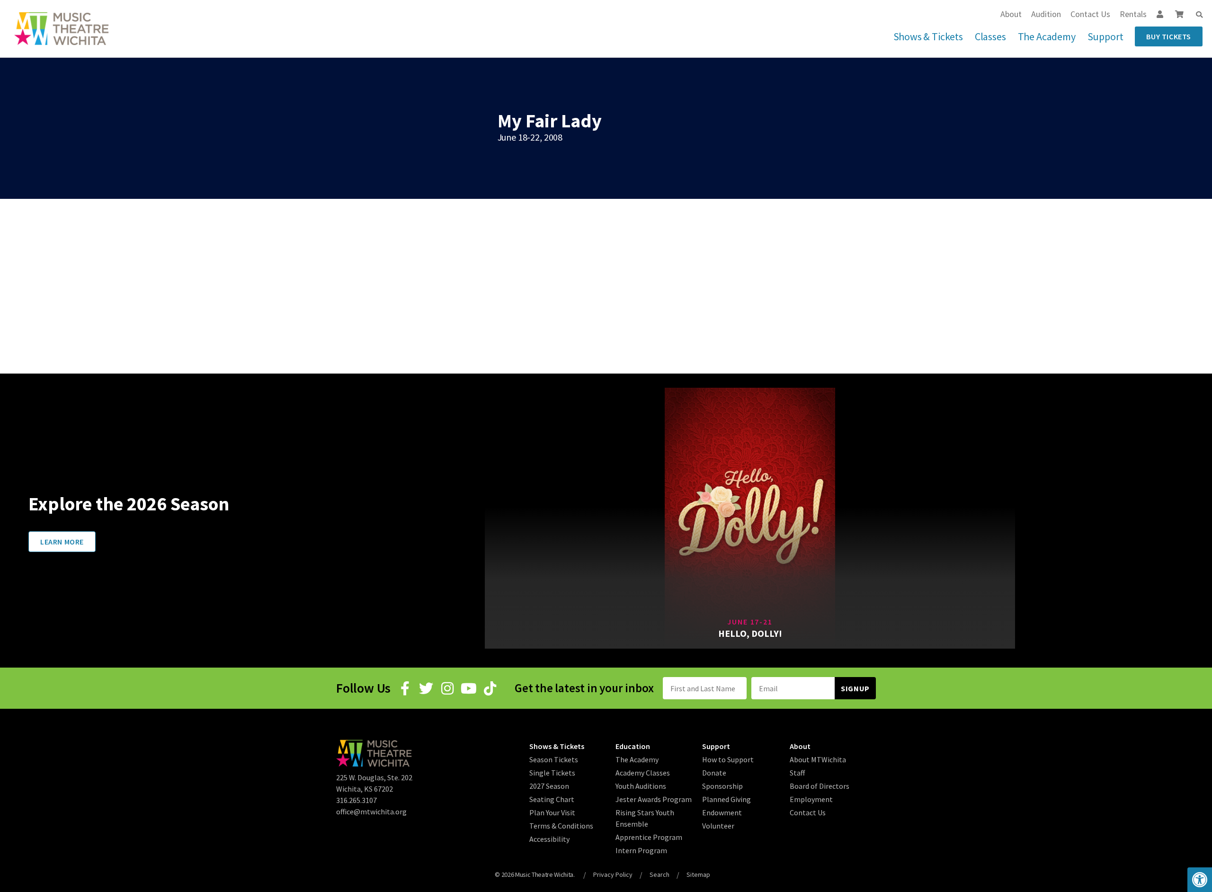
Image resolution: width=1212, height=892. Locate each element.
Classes (990, 36)
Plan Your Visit (552, 812)
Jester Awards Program (653, 799)
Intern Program (641, 850)
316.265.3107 (356, 800)
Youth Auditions (640, 786)
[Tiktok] (490, 688)
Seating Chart (551, 799)
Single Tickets (552, 772)
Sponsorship (722, 786)
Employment (811, 799)
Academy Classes (642, 772)
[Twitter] (426, 688)
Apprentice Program (648, 837)
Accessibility (549, 839)
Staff (797, 772)
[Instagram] (447, 688)
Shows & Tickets (928, 36)
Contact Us (1090, 14)
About (1011, 14)
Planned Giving (726, 799)
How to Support (728, 759)
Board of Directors (819, 786)
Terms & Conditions (561, 825)
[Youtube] (469, 688)
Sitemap (698, 874)
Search (659, 874)
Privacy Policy (613, 874)
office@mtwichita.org (371, 811)
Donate (714, 772)
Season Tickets (553, 759)
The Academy (1047, 36)
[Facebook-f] (405, 688)
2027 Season (549, 786)
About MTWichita (818, 759)
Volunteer (718, 825)
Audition (1046, 14)
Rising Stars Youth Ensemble (644, 818)
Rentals (1133, 14)
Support (1105, 36)
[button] (1199, 15)
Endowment (722, 812)
